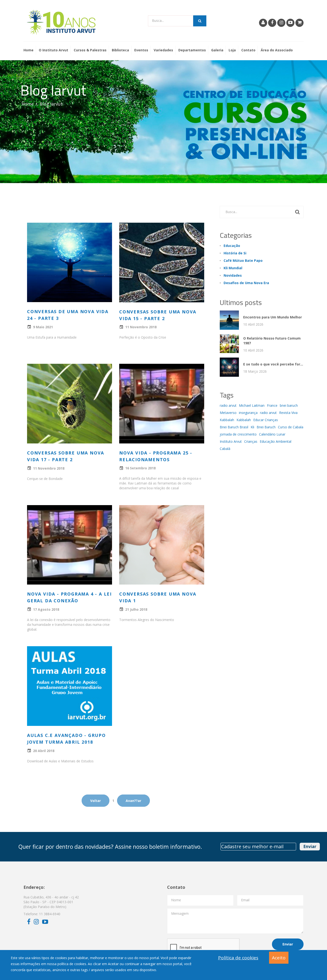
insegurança (248, 412)
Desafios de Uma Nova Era (246, 283)
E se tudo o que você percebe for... (273, 364)
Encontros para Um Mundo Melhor (272, 317)
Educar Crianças (265, 420)
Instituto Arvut (231, 441)
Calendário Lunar (272, 434)
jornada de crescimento (238, 434)
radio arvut (228, 405)
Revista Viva (288, 412)
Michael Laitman (252, 405)
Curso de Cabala (290, 427)
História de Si (235, 253)
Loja (232, 50)
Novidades (233, 275)
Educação (232, 245)
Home (28, 50)
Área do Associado (277, 50)
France (272, 405)
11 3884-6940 (49, 914)
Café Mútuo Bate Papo (243, 260)
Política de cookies (238, 958)
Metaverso (228, 412)
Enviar (309, 846)
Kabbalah (227, 420)
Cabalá (225, 448)
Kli (252, 427)
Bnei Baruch (266, 427)
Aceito (279, 958)
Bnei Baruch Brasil (234, 427)
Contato (248, 50)
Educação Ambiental (275, 441)
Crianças (250, 441)
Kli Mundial (233, 268)
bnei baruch (289, 405)
